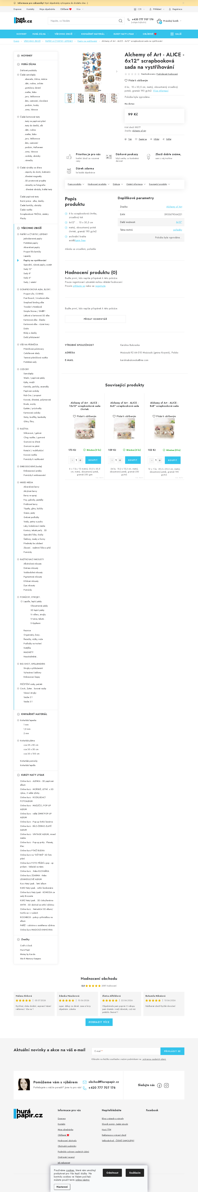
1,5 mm (27, 729)
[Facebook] (159, 1085)
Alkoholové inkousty (33, 563)
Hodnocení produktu (97, 184)
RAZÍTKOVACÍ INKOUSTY (32, 559)
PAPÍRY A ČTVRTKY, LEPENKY (34, 234)
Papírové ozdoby (31, 391)
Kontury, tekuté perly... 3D (35, 530)
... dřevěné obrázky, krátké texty (38, 189)
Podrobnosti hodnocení (167, 74)
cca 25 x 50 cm (31, 745)
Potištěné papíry (31, 243)
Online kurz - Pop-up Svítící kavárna (36, 821)
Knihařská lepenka (28, 720)
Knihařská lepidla (28, 765)
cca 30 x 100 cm (32, 753)
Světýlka (27, 647)
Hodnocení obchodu (99, 978)
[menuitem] (21, 34)
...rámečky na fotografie (34, 185)
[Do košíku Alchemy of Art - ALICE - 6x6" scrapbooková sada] (133, 460)
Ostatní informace (134, 184)
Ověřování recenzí (66, 1157)
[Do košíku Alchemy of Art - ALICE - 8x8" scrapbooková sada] (173, 460)
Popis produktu (74, 184)
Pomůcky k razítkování (34, 459)
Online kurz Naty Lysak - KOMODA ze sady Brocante (37, 894)
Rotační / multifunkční (33, 450)
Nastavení (62, 1187)
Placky (23, 218)
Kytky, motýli (29, 382)
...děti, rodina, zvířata (33, 83)
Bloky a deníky (30, 332)
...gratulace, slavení (32, 87)
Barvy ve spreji (30, 495)
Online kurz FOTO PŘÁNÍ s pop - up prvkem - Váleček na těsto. (36, 865)
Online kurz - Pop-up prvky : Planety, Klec (36, 844)
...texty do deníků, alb (33, 125)
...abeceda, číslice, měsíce (35, 79)
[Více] (176, 34)
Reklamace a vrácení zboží (114, 1135)
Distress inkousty (31, 568)
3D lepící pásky (37, 610)
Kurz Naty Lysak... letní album (33, 883)
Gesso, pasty (29, 512)
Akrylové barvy (30, 491)
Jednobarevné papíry (33, 238)
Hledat (121, 21)
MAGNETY (28, 652)
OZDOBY (24, 369)
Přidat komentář (95, 319)
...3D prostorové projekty (35, 180)
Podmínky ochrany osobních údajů (73, 1151)
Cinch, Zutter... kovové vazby (33, 688)
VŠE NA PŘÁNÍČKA (29, 344)
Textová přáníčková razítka (36, 357)
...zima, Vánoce (31, 109)
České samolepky (28, 74)
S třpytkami (36, 623)
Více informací (161, 90)
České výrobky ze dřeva (31, 167)
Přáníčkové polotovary (34, 348)
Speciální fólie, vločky (33, 534)
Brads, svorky (30, 404)
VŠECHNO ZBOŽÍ (31, 228)
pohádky (177, 229)
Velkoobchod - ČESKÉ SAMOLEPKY (118, 1140)
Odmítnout (112, 1172)
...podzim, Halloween (33, 147)
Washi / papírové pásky (34, 377)
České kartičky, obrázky (30, 205)
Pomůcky (28, 552)
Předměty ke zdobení (33, 543)
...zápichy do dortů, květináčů (37, 172)
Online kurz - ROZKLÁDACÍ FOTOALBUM (33, 799)
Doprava (17, 9)
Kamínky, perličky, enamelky (36, 386)
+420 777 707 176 (142, 19)
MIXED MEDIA (26, 482)
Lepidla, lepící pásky (33, 601)
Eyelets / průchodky (33, 408)
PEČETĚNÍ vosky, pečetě (31, 684)
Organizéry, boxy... (32, 634)
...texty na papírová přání (35, 121)
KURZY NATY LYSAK (32, 775)
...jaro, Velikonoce (32, 96)
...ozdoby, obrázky (32, 156)
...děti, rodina (30, 129)
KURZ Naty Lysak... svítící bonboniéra (36, 887)
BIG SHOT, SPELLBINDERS (32, 663)
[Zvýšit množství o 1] (80, 460)
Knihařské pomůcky (29, 760)
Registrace (177, 9)
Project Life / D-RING (34, 293)
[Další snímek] (117, 71)
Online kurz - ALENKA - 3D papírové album (36, 783)
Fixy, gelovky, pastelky (33, 499)
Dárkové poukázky (28, 70)
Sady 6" (27, 277)
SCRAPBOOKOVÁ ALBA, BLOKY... (36, 289)
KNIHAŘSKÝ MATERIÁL (34, 714)
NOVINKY (26, 55)
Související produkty (158, 184)
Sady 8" (27, 273)
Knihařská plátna (27, 740)
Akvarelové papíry (32, 247)
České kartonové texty (30, 116)
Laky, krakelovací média (34, 526)
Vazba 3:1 (28, 701)
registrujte (100, 286)
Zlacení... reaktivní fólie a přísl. (37, 547)
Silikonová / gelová (32, 433)
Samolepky (28, 373)
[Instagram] (166, 1085)
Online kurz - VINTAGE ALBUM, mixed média (38, 836)
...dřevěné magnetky (33, 176)
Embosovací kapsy (32, 676)
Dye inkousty (29, 585)
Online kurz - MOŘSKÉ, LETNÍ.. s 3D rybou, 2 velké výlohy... (36, 791)
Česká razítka (26, 209)
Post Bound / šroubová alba (36, 298)
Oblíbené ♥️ (66, 9)
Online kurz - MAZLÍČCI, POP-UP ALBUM (35, 807)
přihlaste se (79, 286)
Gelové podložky (31, 517)
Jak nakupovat (64, 1162)
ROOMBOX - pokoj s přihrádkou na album (36, 919)
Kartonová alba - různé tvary (36, 324)
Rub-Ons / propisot (32, 395)
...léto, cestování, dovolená (36, 100)
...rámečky (28, 160)
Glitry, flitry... (29, 421)
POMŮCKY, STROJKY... (30, 597)
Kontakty (30, 9)
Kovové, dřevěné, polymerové (37, 399)
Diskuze (116, 184)
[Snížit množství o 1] (72, 460)
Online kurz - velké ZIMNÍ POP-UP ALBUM (36, 815)
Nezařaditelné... (31, 656)
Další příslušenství (32, 337)
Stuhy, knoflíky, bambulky (35, 417)
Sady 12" (28, 269)
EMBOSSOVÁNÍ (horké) (31, 466)
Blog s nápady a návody (113, 1118)
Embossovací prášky (33, 470)
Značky (25, 939)
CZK (139, 9)
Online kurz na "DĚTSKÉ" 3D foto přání (36, 856)
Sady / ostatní (30, 282)
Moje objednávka (47, 9)
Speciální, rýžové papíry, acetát (38, 264)
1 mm (26, 724)
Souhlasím (134, 1172)
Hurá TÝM (106, 1129)
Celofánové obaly (32, 353)
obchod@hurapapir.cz (104, 1082)
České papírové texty (29, 196)
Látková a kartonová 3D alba (37, 315)
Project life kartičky (32, 251)
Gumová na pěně (31, 446)
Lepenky (27, 256)
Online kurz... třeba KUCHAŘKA (34, 871)
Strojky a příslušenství (33, 668)
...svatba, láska (30, 92)
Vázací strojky (30, 692)
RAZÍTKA (24, 428)
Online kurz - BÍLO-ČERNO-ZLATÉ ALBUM (35, 828)
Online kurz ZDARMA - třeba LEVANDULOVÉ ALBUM (33, 877)
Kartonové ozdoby (32, 412)
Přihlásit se (172, 1051)
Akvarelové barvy (31, 486)
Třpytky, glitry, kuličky (33, 508)
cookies (70, 1170)
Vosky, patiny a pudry (33, 521)
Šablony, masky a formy (34, 539)
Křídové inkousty (31, 581)
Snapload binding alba (34, 302)
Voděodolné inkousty (33, 572)
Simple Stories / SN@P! (34, 311)
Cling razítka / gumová (34, 437)
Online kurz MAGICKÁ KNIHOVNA (36, 929)
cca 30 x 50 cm (31, 749)
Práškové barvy (30, 504)
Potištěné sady (30, 362)
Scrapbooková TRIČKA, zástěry (34, 214)
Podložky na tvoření (33, 643)
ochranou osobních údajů (154, 1059)
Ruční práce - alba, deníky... (32, 201)
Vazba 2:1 (28, 697)
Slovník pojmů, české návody (115, 1124)
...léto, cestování (31, 143)
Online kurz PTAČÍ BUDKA (32, 850)
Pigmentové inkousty (33, 576)
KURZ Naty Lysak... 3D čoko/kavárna (36, 900)
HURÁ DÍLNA (28, 64)
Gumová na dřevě (32, 441)
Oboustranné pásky (39, 605)
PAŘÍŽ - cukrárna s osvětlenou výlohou (37, 925)
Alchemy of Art (139, 130)
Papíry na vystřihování (35, 260)
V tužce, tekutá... (38, 618)
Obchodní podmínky (67, 1146)
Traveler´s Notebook (33, 306)
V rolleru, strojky (38, 614)
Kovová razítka (30, 454)
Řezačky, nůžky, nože (33, 639)
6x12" (179, 222)
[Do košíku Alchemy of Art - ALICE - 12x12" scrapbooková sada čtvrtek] (93, 460)
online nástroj (82, 1180)
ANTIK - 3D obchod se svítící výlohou (37, 904)
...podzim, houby (31, 105)
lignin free (80, 240)
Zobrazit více (99, 1022)
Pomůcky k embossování (35, 475)
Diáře (26, 328)
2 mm (26, 733)
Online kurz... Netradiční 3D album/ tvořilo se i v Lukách (36, 911)
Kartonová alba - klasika (34, 319)
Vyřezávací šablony (32, 672)
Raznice (27, 630)
